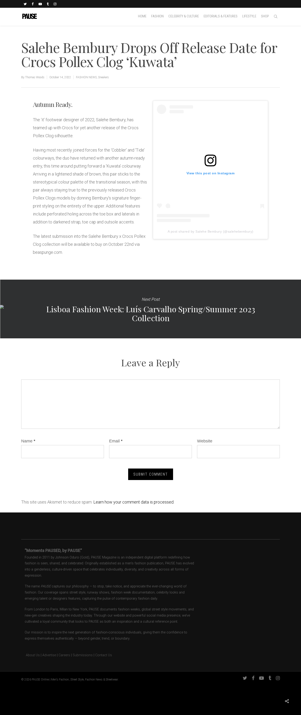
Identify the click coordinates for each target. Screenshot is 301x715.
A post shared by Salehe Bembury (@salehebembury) (210, 231)
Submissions (83, 655)
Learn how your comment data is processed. (133, 502)
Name (28, 441)
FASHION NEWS (86, 77)
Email (116, 441)
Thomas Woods (34, 77)
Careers (64, 655)
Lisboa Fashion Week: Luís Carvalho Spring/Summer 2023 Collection (150, 309)
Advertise (49, 655)
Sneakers (103, 77)
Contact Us (103, 655)
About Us (30, 655)
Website (204, 441)
